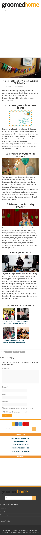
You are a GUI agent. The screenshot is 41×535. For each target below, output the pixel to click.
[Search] (34, 429)
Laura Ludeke (7, 86)
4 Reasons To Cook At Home (20, 448)
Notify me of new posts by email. (15, 412)
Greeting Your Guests (20, 441)
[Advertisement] (20, 34)
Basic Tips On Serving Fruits (20, 451)
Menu (6, 11)
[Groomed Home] (20, 4)
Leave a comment (18, 86)
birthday (8, 351)
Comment (6, 368)
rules (22, 351)
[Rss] (13, 424)
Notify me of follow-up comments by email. (19, 408)
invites (16, 351)
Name (5, 387)
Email (4, 394)
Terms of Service (5, 521)
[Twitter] (20, 424)
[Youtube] (27, 424)
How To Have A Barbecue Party (20, 438)
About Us (3, 509)
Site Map (2, 518)
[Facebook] (17, 424)
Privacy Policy (4, 515)
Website (5, 401)
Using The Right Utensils (20, 445)
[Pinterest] (24, 424)
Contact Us (3, 512)
